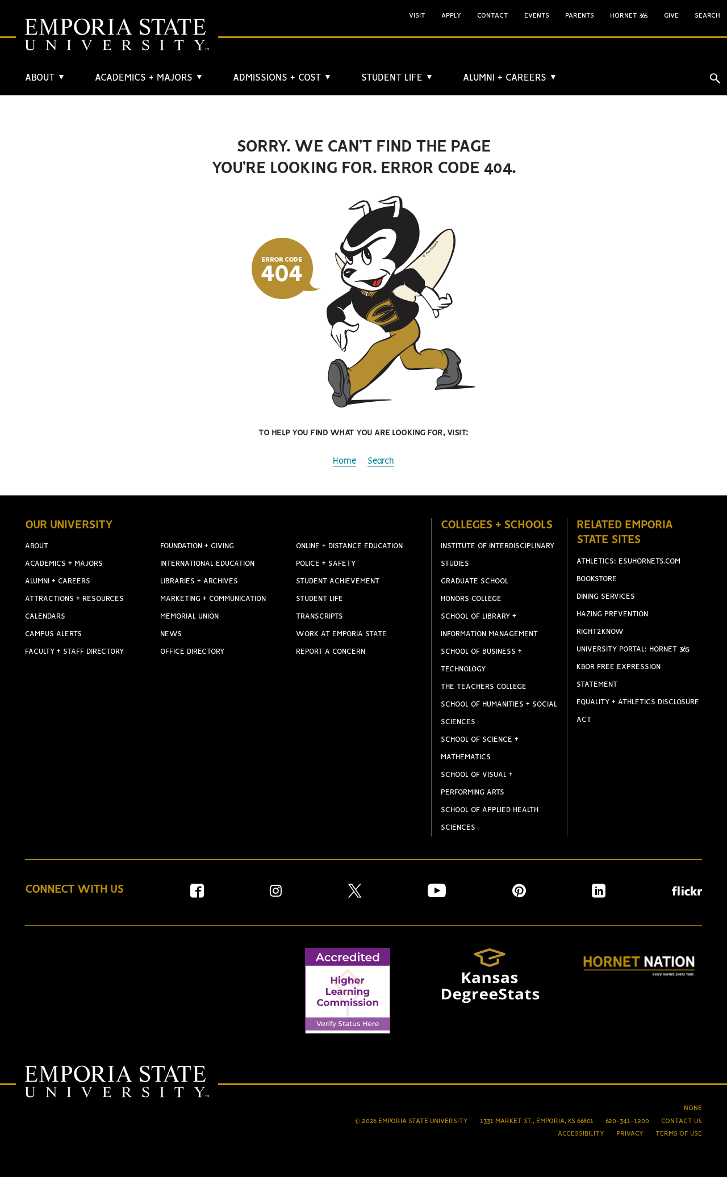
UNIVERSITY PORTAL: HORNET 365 (633, 649)
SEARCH (707, 15)
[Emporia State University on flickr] (687, 893)
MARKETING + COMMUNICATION (213, 599)
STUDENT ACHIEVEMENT (337, 581)
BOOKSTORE (596, 579)
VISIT (417, 15)
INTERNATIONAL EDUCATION (207, 564)
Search (380, 461)
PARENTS (579, 15)
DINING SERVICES (605, 596)
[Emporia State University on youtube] (437, 894)
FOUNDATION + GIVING (197, 546)
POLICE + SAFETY (326, 564)
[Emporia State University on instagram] (276, 894)
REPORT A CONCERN (330, 651)
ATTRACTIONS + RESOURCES (74, 599)
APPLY (451, 15)
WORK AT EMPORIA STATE (341, 634)
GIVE (671, 15)
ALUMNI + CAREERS (510, 77)
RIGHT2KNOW (600, 632)
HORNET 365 (629, 15)
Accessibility (581, 1133)
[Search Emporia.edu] (715, 78)
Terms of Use (678, 1133)
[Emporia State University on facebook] (197, 894)
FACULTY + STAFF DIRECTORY (74, 651)
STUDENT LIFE (397, 77)
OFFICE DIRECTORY (192, 651)
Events (536, 15)
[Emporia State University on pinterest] (519, 894)
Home (344, 461)
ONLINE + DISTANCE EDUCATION (349, 546)
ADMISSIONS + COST (282, 77)
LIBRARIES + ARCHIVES (199, 581)
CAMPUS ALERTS (53, 634)
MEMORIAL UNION (189, 616)
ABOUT (45, 77)
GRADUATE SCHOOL (474, 581)
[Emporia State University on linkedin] (598, 894)
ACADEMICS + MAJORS (149, 77)
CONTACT (492, 15)
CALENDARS (45, 616)
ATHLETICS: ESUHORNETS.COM (628, 561)
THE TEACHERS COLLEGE (484, 687)
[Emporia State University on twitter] (354, 894)
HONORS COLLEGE (471, 599)
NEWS (171, 634)
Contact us (681, 1121)
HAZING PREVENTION (612, 614)
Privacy (630, 1133)
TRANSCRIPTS (319, 616)
